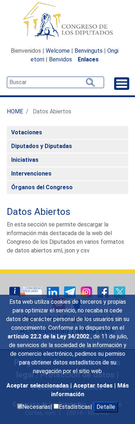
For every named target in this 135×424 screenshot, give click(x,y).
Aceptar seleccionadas (38, 385)
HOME (15, 111)
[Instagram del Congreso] (87, 291)
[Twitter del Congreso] (119, 291)
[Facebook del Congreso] (103, 291)
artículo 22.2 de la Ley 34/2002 (49, 336)
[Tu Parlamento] (26, 291)
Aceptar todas (93, 385)
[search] (55, 82)
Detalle (105, 406)
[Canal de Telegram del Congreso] (70, 291)
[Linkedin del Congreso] (53, 291)
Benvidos (60, 59)
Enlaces (88, 59)
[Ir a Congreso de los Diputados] (68, 21)
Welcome (58, 50)
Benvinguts (89, 50)
